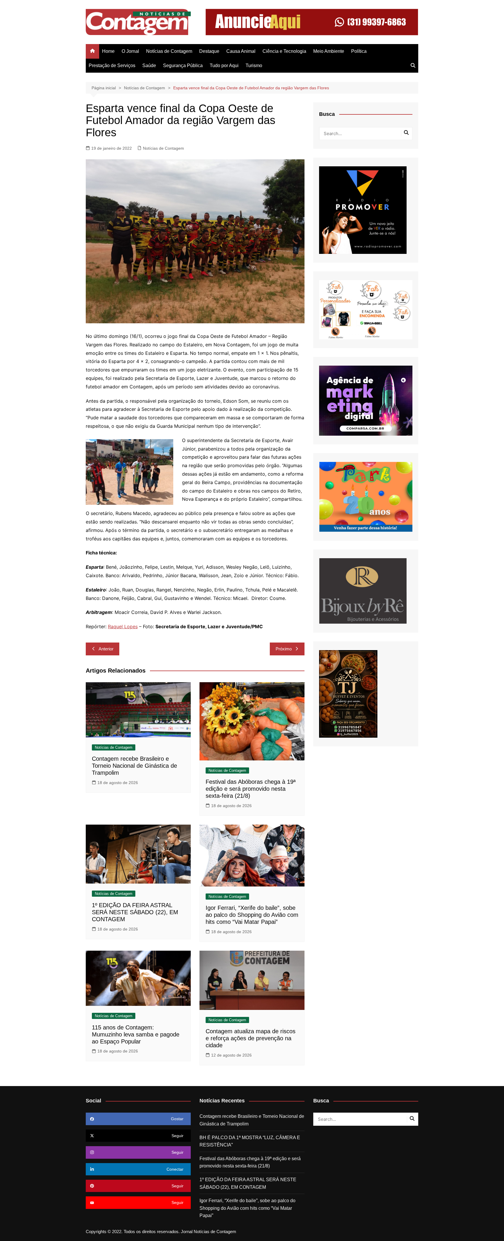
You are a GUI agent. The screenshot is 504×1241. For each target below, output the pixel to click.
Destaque (209, 51)
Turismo (254, 65)
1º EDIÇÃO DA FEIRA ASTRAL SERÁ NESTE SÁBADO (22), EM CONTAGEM (135, 912)
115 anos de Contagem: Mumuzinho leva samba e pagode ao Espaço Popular (135, 1034)
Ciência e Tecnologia (284, 51)
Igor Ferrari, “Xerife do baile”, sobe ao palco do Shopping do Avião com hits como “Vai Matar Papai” (252, 915)
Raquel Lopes (123, 626)
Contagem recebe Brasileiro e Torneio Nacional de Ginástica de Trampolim (134, 765)
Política (359, 51)
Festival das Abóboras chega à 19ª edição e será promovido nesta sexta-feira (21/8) (250, 789)
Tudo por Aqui (224, 65)
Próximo (284, 648)
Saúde (149, 65)
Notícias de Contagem (169, 51)
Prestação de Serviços (112, 65)
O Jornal (130, 51)
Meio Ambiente (328, 51)
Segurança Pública (183, 65)
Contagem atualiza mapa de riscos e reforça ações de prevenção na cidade (250, 1038)
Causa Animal (241, 51)
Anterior (106, 648)
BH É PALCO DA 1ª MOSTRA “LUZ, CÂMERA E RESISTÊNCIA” (250, 1141)
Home (108, 51)
